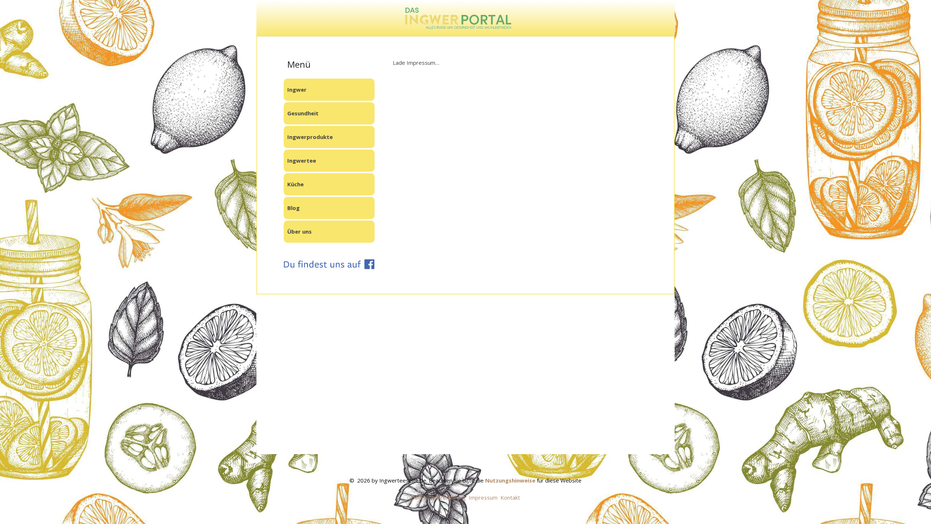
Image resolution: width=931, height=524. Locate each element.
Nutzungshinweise (510, 480)
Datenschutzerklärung (438, 497)
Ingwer (297, 89)
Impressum (483, 497)
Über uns (299, 231)
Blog (293, 207)
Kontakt (510, 497)
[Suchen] (647, 18)
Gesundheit (303, 113)
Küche (295, 184)
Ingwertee (301, 160)
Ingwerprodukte (310, 136)
